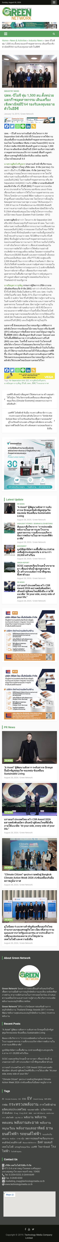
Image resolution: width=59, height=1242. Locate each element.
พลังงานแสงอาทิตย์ (30, 1128)
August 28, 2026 (24, 520)
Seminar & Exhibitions (43, 524)
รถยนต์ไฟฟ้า (30, 1134)
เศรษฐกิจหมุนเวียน (22, 1147)
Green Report (23, 563)
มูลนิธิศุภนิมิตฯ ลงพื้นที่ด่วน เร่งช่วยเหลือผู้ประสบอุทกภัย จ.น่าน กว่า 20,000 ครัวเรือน (35, 552)
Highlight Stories (25, 524)
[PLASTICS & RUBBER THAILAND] (29, 611)
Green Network (27, 114)
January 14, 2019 (11, 114)
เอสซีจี (34, 1147)
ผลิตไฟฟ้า (10, 1117)
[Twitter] (12, 126)
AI (3, 1099)
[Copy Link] (33, 126)
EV (29, 1098)
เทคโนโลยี (7, 1146)
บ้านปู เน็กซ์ (23, 1113)
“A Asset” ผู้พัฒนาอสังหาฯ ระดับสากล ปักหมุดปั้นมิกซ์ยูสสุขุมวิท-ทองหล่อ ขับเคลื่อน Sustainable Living (34, 511)
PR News (20, 504)
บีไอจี (24, 383)
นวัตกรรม (46, 1109)
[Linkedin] (28, 126)
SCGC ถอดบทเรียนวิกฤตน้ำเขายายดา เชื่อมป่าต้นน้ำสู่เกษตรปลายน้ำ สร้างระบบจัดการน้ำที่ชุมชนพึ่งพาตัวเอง (36, 570)
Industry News (11, 91)
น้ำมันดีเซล (7, 1113)
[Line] (22, 126)
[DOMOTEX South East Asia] (29, 670)
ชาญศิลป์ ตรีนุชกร (38, 380)
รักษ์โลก (12, 1139)
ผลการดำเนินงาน (39, 1113)
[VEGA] (29, 118)
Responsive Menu (54, 2)
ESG (24, 1099)
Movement (21, 546)
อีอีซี (34, 383)
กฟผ (5, 1104)
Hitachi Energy (38, 1099)
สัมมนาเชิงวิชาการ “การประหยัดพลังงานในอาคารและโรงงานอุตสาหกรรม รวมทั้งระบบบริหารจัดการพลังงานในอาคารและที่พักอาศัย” (35, 532)
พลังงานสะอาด (26, 1122)
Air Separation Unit (17, 380)
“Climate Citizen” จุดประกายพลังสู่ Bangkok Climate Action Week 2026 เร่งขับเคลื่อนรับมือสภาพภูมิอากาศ (29, 877)
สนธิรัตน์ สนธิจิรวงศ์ (11, 1142)
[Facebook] (6, 126)
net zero (47, 1099)
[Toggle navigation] (5, 34)
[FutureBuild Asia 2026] (29, 23)
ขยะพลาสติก (33, 1109)
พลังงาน (28, 1117)
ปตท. (29, 383)
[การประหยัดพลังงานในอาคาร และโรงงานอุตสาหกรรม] (29, 374)
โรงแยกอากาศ (42, 383)
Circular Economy (11, 1099)
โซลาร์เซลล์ (44, 1147)
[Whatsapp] (17, 126)
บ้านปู (16, 1113)
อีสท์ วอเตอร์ (45, 1142)
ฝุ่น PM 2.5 (19, 1118)
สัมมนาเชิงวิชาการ (29, 1143)
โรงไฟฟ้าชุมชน (16, 1152)
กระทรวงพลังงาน (23, 1104)
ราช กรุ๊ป (20, 1139)
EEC (27, 380)
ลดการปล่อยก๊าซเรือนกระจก (39, 1138)
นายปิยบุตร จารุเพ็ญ (12, 383)
